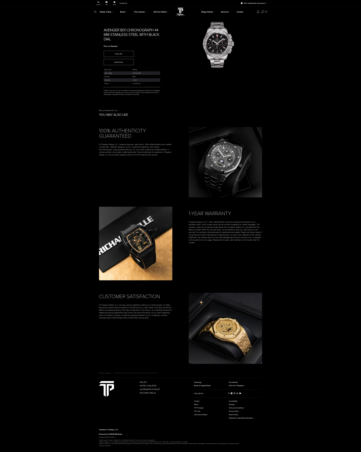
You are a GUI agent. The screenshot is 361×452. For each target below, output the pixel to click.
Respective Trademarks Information (241, 418)
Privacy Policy (234, 411)
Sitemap (231, 404)
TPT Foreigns (199, 408)
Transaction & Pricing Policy (105, 445)
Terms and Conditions (236, 408)
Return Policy (233, 414)
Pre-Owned (233, 382)
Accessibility (233, 401)
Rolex (143, 382)
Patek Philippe (148, 386)
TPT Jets (197, 411)
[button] (95, 11)
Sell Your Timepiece (236, 386)
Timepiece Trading (104, 373)
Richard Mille (148, 393)
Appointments (118, 62)
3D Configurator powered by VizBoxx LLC (107, 437)
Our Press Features (200, 414)
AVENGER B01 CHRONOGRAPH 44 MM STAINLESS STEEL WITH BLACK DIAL (135, 373)
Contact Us (123, 3)
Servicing (197, 382)
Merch (196, 404)
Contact (196, 401)
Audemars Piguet (150, 389)
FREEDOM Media (115, 434)
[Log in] (258, 11)
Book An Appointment (202, 386)
